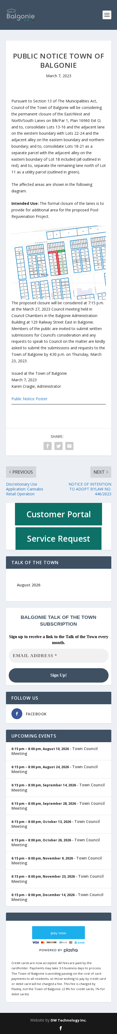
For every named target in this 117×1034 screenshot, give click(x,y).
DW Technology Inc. (69, 1020)
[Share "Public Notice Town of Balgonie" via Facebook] (47, 446)
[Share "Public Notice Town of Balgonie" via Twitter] (58, 446)
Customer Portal (58, 514)
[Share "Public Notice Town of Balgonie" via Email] (69, 446)
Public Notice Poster (29, 398)
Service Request (58, 538)
